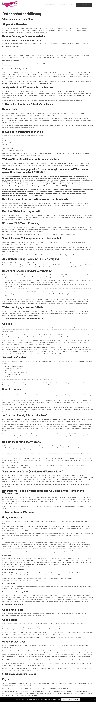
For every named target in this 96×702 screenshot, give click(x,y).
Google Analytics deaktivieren (53, 575)
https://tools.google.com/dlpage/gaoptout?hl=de (16, 566)
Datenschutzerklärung (73, 699)
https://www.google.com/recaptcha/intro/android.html (24, 670)
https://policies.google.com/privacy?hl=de (72, 637)
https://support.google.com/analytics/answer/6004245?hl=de (19, 580)
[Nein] (94, 699)
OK (64, 699)
